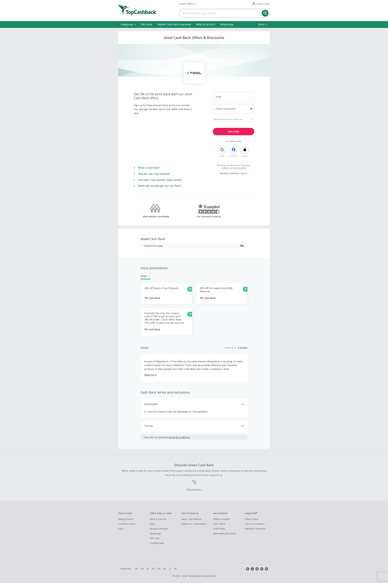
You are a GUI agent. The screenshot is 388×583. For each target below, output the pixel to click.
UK (136, 568)
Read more (150, 374)
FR (159, 568)
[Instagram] (261, 569)
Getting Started (125, 519)
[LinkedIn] (257, 569)
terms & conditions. (179, 437)
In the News (219, 528)
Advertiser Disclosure (255, 528)
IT (170, 568)
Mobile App (226, 24)
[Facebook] (247, 569)
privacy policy (240, 168)
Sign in (244, 173)
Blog (152, 523)
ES (175, 568)
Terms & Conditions (255, 523)
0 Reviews (243, 347)
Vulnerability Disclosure (224, 533)
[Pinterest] (266, 569)
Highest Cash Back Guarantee (174, 24)
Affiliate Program (221, 519)
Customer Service (126, 523)
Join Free (233, 131)
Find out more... (194, 489)
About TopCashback (191, 519)
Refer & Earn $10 (205, 24)
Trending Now (157, 543)
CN (142, 568)
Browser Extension (159, 528)
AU (164, 568)
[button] (187, 4)
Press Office (219, 523)
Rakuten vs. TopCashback (194, 523)
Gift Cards (146, 24)
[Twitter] (252, 569)
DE (153, 568)
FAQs (121, 528)
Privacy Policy (251, 519)
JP (148, 568)
